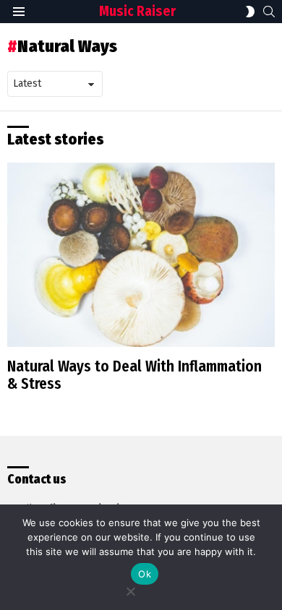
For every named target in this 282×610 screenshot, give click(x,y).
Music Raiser (137, 11)
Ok (144, 574)
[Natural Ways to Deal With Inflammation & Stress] (141, 255)
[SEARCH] (269, 11)
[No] (130, 589)
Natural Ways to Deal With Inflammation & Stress (134, 375)
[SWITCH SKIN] (250, 11)
